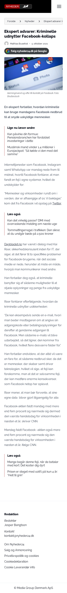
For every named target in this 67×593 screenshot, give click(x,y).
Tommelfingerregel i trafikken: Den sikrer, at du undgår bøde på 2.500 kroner (33, 231)
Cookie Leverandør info (19, 567)
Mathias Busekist (19, 43)
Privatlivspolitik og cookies (21, 556)
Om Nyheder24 (14, 544)
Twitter (56, 203)
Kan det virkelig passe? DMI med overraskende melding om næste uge (32, 222)
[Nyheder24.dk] (27, 6)
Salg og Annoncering (18, 550)
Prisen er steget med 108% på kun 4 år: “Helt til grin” (32, 473)
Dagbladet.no (13, 244)
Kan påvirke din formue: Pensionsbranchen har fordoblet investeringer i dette (28, 137)
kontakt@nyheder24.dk (19, 535)
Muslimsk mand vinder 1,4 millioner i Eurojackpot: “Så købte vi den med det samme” (32, 150)
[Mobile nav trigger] (59, 6)
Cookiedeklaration (16, 561)
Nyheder (29, 21)
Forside (11, 21)
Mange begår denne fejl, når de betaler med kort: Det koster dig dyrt (32, 463)
